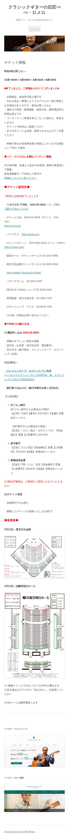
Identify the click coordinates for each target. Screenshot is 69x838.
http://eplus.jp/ (30, 234)
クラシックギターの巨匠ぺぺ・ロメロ (34, 9)
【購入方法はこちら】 (16, 208)
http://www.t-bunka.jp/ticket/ (24, 272)
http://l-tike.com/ (14, 247)
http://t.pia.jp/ (12, 225)
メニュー (34, 28)
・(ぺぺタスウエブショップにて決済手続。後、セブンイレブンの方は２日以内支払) (34, 375)
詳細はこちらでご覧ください (20, 178)
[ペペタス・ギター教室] (34, 811)
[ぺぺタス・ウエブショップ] (34, 765)
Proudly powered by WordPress (19, 831)
